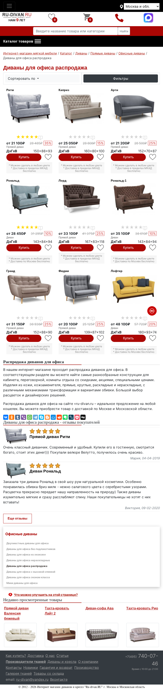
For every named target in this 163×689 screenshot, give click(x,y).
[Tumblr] (17, 417)
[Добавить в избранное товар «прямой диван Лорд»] (100, 248)
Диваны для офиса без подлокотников (30, 549)
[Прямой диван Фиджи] (81, 289)
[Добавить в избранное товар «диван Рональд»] (48, 248)
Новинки (30, 667)
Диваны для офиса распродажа (26, 566)
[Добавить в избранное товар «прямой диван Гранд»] (48, 338)
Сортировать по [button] (22, 78)
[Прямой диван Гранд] (29, 289)
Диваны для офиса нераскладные (28, 560)
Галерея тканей (19, 673)
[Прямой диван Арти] (134, 108)
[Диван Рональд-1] (134, 199)
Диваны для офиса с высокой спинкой (30, 571)
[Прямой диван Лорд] (81, 199)
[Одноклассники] (11, 417)
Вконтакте (58, 679)
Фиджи (64, 271)
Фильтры (120, 78)
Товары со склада (49, 673)
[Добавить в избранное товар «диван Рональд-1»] (153, 248)
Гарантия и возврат (56, 667)
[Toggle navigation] (9, 6)
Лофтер (116, 271)
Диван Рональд (45, 471)
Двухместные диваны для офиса (27, 543)
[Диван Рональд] (29, 199)
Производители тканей (26, 661)
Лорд (62, 180)
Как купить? (16, 655)
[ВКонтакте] (5, 417)
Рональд (12, 180)
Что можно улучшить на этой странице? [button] (46, 595)
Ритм (10, 90)
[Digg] (83, 417)
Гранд (10, 271)
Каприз (64, 90)
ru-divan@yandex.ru (32, 679)
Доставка (36, 655)
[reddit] (59, 417)
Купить (24, 157)
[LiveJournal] (71, 417)
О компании (88, 661)
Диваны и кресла (62, 661)
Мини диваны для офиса (22, 583)
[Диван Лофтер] (134, 289)
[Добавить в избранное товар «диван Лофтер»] (153, 338)
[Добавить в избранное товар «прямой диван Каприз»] (100, 157)
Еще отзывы (17, 518)
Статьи (62, 655)
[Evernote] (65, 417)
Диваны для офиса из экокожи (26, 554)
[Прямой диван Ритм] (29, 108)
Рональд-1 (118, 180)
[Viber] (23, 417)
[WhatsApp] (29, 417)
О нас (50, 655)
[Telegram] (35, 417)
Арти (114, 90)
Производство (86, 667)
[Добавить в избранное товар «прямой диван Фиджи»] (100, 338)
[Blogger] (47, 417)
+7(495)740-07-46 (119, 18)
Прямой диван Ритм (50, 437)
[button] (22, 41)
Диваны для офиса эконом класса (28, 577)
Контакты (14, 667)
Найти (124, 31)
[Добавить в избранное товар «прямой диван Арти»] (153, 157)
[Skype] (41, 417)
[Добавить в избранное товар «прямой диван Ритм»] (48, 157)
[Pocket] (77, 417)
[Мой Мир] (53, 417)
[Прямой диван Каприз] (81, 108)
